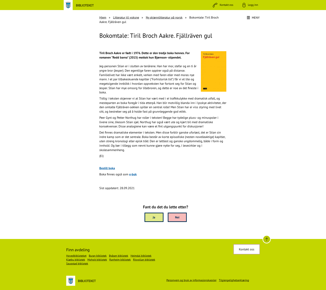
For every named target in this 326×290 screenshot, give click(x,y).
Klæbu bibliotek (75, 259)
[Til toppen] (266, 239)
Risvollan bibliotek (144, 259)
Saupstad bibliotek (77, 263)
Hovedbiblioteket (76, 255)
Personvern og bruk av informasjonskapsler (191, 280)
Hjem (102, 17)
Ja (154, 217)
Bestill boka (107, 168)
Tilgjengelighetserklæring (234, 280)
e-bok (133, 174)
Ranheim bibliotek (120, 259)
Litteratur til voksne (126, 17)
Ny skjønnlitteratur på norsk (164, 17)
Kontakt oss (246, 249)
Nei (177, 217)
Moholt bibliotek (97, 259)
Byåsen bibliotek (118, 255)
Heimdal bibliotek (141, 255)
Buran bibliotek (98, 255)
